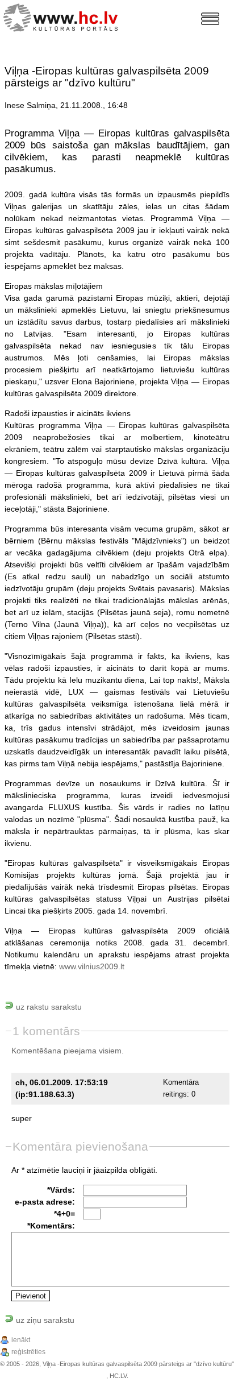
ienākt (20, 1340)
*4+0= (64, 1213)
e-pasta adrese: (45, 1201)
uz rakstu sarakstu (48, 1006)
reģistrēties (28, 1352)
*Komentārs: (51, 1225)
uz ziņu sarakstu (44, 1320)
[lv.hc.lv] (63, 16)
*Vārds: (61, 1189)
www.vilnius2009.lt (91, 966)
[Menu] (210, 18)
